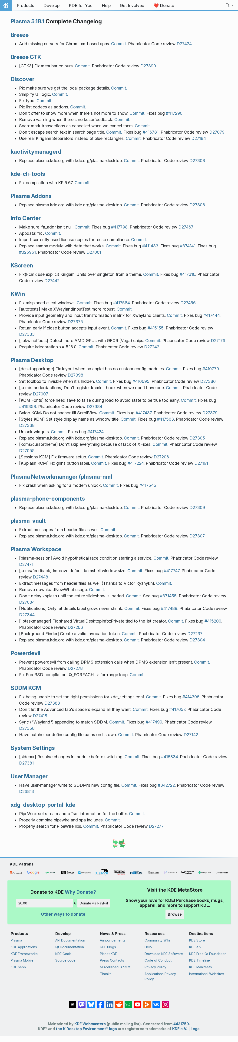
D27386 (208, 381)
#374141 (187, 245)
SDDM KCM (26, 687)
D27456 (188, 302)
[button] (229, 5)
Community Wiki (157, 940)
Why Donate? (80, 892)
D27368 (27, 425)
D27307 (197, 535)
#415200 (213, 621)
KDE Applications (24, 947)
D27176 (218, 340)
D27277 (156, 826)
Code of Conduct (158, 960)
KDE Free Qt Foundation (207, 954)
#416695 (140, 381)
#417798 (119, 227)
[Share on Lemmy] (128, 1002)
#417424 (95, 431)
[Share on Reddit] (119, 1002)
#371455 (168, 595)
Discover (22, 79)
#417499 (154, 722)
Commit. (119, 43)
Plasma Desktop (32, 360)
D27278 (75, 668)
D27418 (40, 715)
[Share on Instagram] (165, 1002)
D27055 (27, 450)
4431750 (181, 1024)
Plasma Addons (31, 195)
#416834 (169, 756)
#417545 (147, 485)
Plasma (16, 940)
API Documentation (70, 940)
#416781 (151, 132)
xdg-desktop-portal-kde (43, 804)
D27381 (26, 763)
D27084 (27, 602)
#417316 (187, 274)
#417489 (169, 608)
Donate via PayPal (94, 903)
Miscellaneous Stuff (115, 967)
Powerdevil (25, 653)
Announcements (113, 940)
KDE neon (18, 967)
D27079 (217, 132)
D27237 (194, 633)
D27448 (40, 577)
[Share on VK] (156, 1002)
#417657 (177, 709)
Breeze (20, 34)
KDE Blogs (108, 947)
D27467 (185, 227)
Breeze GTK (26, 56)
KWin (18, 293)
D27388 (52, 703)
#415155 (156, 327)
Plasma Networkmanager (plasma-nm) (61, 476)
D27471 (26, 564)
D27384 (94, 406)
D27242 (151, 346)
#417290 (174, 113)
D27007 (40, 393)
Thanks (106, 974)
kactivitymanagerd (36, 151)
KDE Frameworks (24, 954)
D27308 (197, 160)
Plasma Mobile (22, 960)
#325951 (27, 252)
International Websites (206, 974)
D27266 (75, 627)
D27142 (191, 734)
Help (148, 947)
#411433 (150, 245)
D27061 (93, 252)
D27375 (75, 321)
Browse (175, 914)
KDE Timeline (199, 960)
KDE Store (197, 940)
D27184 (198, 138)
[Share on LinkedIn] (109, 1002)
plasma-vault (28, 520)
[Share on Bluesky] (91, 1002)
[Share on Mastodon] (82, 1002)
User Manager (29, 776)
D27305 (197, 438)
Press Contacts (112, 960)
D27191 (201, 463)
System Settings (33, 747)
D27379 (210, 412)
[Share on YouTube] (137, 1002)
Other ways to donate (63, 914)
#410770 (210, 368)
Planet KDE (108, 954)
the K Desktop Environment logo (86, 1029)
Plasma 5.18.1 (27, 21)
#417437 (144, 412)
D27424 (184, 43)
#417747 (171, 570)
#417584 (121, 302)
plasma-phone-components (48, 498)
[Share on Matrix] (72, 1002)
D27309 (197, 507)
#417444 (211, 315)
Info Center (26, 218)
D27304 (197, 639)
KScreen (22, 265)
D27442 (52, 280)
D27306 (197, 204)
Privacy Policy (155, 967)
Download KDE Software (164, 954)
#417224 (136, 463)
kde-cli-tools (28, 173)
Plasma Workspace (36, 549)
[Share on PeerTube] (147, 1002)
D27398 (75, 375)
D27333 (27, 334)
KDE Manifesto (200, 967)
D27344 (27, 614)
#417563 (165, 419)
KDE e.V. (195, 947)
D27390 (148, 65)
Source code (65, 960)
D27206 (161, 456)
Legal (195, 1029)
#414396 (190, 696)
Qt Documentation (69, 947)
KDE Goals (63, 954)
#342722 (166, 785)
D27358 (27, 728)
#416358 (27, 406)
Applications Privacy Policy (160, 976)
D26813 (26, 791)
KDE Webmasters (90, 1024)
